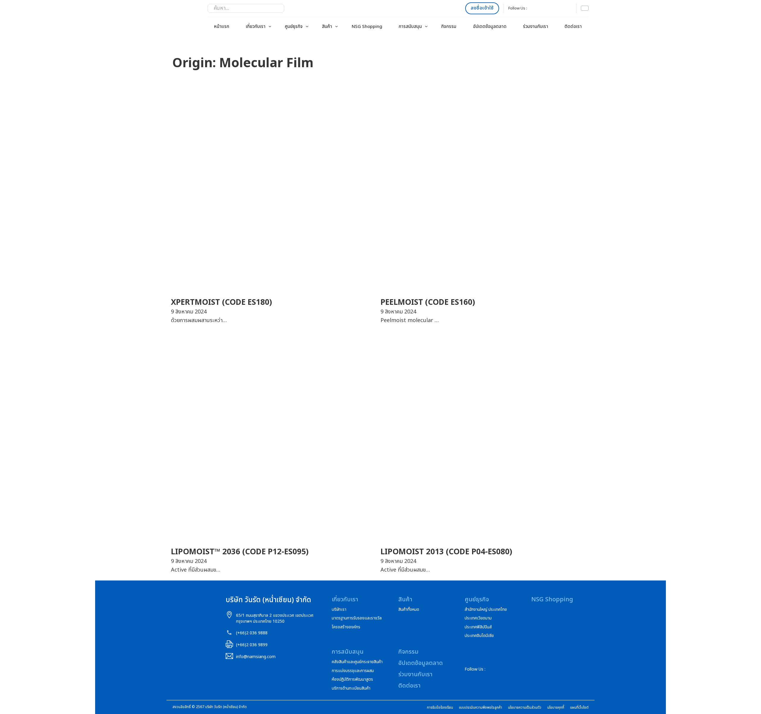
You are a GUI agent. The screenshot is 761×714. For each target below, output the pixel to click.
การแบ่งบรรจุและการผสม (353, 671)
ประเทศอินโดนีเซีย (479, 636)
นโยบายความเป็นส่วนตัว (524, 707)
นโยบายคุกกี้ (555, 707)
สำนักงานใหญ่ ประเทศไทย (486, 610)
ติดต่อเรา (573, 26)
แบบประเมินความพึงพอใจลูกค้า (480, 707)
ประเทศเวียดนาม (478, 618)
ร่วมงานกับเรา (535, 26)
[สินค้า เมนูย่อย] (336, 26)
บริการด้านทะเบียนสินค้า (351, 688)
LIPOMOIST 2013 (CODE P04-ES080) (446, 552)
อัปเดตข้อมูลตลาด (490, 26)
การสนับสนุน (410, 26)
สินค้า (327, 26)
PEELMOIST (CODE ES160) (427, 302)
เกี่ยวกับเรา (255, 26)
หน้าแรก (221, 26)
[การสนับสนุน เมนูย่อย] (426, 26)
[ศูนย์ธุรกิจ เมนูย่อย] (307, 26)
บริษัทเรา (339, 610)
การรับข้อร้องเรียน (440, 707)
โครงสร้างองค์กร (346, 627)
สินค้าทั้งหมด (408, 610)
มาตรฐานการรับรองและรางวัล (357, 618)
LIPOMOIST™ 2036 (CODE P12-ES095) (240, 552)
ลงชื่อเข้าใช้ (482, 8)
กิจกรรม (448, 26)
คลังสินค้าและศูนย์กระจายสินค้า (357, 662)
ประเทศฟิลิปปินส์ (478, 627)
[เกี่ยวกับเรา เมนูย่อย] (269, 26)
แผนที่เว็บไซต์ (579, 707)
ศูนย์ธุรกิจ (294, 26)
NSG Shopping (367, 26)
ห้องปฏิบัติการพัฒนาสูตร (352, 679)
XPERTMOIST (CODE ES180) (221, 302)
